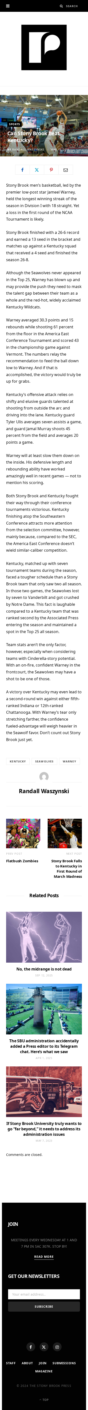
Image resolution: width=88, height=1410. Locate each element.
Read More (44, 1257)
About (27, 1363)
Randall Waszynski (28, 149)
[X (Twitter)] (44, 1346)
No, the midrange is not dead (44, 969)
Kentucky (18, 761)
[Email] (65, 170)
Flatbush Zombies (22, 860)
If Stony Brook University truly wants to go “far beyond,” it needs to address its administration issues (44, 1129)
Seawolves (44, 761)
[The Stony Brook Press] (44, 47)
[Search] (61, 6)
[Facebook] (30, 1346)
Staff (11, 1363)
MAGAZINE (44, 1371)
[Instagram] (57, 1346)
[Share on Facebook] (22, 170)
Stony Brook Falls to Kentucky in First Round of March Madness (66, 868)
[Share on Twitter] (37, 170)
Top (45, 1400)
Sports (14, 124)
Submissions (64, 1363)
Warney (69, 761)
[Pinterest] (51, 170)
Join (43, 1363)
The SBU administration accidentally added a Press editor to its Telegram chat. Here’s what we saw (44, 1046)
